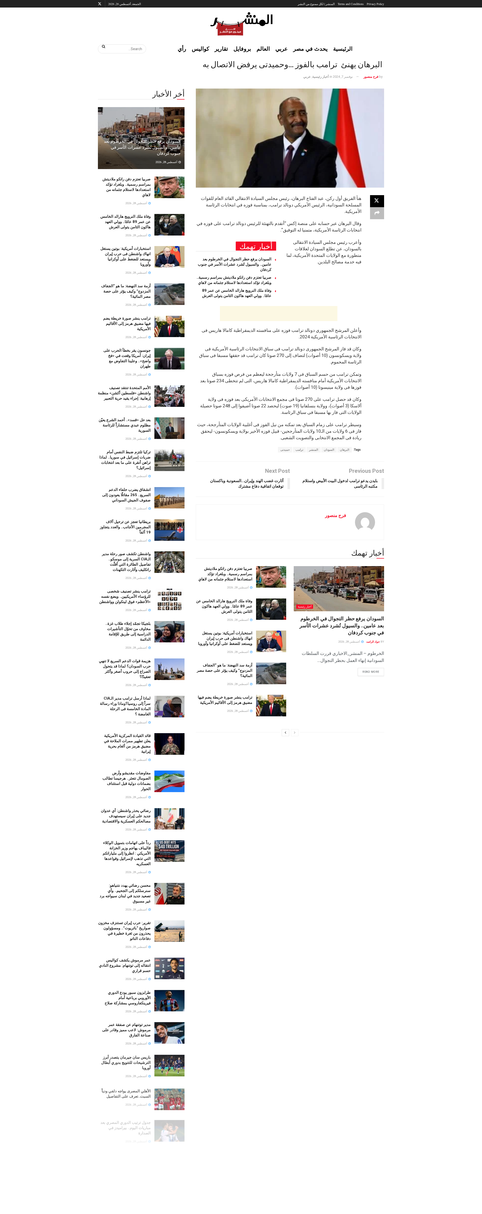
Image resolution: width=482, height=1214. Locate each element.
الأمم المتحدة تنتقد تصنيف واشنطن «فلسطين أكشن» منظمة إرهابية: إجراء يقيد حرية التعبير (124, 393)
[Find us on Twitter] (99, 4)
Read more (368, 670)
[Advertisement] (278, 313)
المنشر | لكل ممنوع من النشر (316, 4)
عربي (281, 48)
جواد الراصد (373, 641)
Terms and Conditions (351, 4)
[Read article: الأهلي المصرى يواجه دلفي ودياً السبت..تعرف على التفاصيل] (169, 1097)
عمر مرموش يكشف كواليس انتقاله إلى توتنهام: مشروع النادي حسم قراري (125, 965)
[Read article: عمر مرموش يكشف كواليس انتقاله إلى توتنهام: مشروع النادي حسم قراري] (169, 968)
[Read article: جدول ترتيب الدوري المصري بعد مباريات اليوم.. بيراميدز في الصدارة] (169, 1125)
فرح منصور (371, 77)
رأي (182, 48)
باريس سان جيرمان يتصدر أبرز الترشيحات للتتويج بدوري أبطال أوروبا (126, 1062)
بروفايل (242, 48)
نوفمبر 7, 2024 (343, 77)
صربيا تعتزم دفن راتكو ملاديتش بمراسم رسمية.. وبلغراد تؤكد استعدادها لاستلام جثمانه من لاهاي (225, 573)
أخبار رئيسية (320, 77)
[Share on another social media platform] (377, 213)
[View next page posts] (285, 732)
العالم (263, 48)
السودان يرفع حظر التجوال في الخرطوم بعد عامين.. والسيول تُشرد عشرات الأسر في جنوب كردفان (234, 264)
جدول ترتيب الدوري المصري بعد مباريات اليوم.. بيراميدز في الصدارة (125, 1121)
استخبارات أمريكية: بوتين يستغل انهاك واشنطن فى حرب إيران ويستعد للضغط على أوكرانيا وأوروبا (225, 638)
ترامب (299, 449)
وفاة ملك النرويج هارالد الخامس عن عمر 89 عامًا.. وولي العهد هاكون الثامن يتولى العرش (224, 606)
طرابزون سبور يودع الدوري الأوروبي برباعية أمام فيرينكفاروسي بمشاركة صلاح (128, 997)
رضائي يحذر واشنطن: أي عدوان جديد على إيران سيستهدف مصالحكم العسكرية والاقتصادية (126, 815)
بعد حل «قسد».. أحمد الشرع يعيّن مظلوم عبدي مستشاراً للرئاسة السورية (125, 425)
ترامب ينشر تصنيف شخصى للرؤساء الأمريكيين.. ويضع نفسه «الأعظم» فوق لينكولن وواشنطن (125, 596)
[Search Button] (102, 46)
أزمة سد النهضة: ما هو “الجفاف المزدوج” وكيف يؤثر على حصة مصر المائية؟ (224, 670)
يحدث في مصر (310, 48)
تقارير (221, 48)
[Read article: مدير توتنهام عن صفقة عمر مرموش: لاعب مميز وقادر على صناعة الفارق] (169, 1033)
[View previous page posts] (294, 732)
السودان (329, 449)
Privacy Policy (375, 4)
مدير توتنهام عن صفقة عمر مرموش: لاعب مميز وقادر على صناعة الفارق (126, 1029)
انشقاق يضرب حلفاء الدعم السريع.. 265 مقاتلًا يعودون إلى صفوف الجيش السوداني (126, 494)
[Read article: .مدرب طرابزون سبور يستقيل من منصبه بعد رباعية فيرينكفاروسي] (169, 1189)
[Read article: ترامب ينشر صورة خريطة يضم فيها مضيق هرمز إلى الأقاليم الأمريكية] (271, 705)
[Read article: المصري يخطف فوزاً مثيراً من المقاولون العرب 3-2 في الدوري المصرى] (169, 1157)
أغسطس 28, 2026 (349, 641)
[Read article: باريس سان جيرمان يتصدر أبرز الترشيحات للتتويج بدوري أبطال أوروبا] (169, 1065)
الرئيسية (342, 48)
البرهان (344, 449)
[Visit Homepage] (241, 24)
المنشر (313, 449)
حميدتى (285, 449)
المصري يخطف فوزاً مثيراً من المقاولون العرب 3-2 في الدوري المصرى (125, 1154)
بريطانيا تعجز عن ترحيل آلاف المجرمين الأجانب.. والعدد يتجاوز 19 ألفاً (125, 527)
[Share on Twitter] (377, 201)
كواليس (200, 48)
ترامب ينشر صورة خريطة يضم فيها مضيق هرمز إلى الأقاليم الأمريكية (127, 323)
